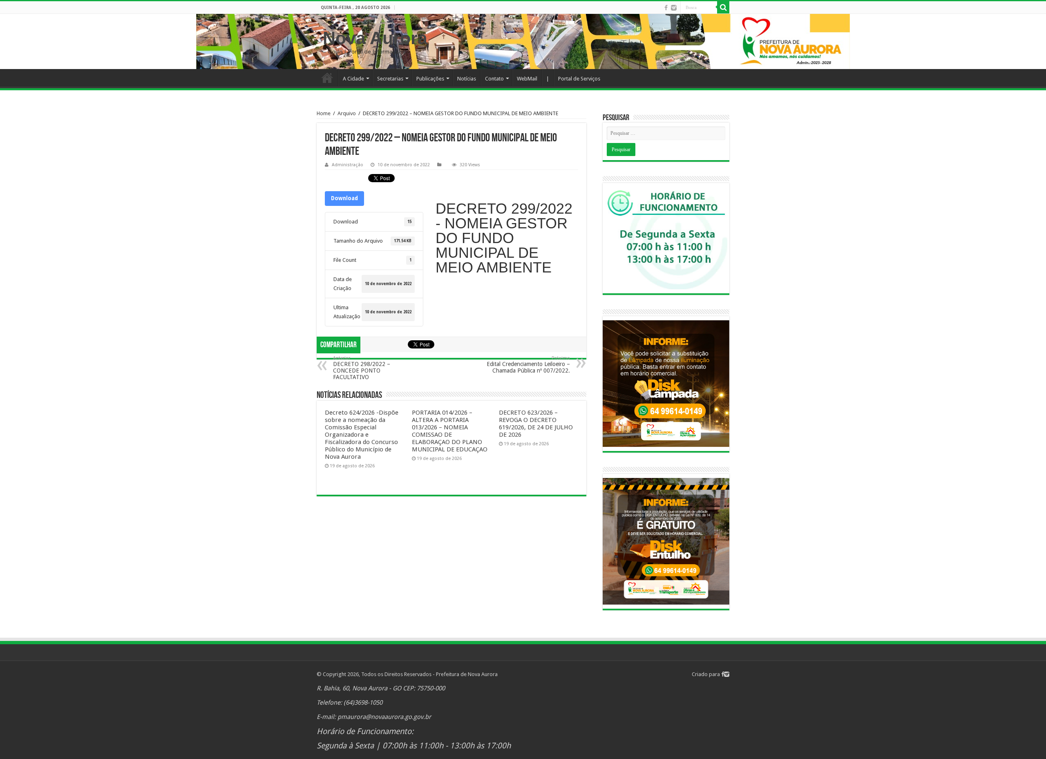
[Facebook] (666, 8)
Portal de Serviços (579, 79)
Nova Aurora (375, 38)
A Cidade (353, 79)
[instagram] (673, 8)
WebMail (527, 79)
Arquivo (346, 113)
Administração (347, 164)
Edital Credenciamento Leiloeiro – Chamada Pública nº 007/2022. (528, 364)
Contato (494, 79)
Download (344, 198)
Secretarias (390, 79)
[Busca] (723, 7)
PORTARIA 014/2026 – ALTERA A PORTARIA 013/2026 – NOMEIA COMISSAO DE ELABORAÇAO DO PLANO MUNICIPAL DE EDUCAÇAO (449, 431)
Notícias (466, 79)
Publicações (430, 79)
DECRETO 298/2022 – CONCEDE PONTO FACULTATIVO (361, 367)
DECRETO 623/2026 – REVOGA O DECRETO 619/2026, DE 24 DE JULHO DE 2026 (536, 423)
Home (327, 77)
